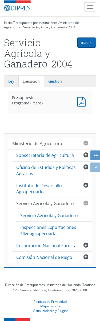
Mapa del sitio (50, 306)
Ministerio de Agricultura (37, 143)
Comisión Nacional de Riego (44, 257)
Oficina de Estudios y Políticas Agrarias (46, 170)
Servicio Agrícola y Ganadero (44, 27)
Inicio (8, 22)
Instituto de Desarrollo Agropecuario (39, 189)
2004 (71, 27)
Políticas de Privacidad (50, 301)
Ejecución (31, 81)
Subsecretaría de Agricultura (45, 155)
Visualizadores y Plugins (50, 310)
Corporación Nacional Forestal (47, 245)
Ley (11, 81)
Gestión (55, 81)
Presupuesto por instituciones (36, 22)
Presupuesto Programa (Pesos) (82, 101)
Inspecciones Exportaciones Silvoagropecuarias (48, 230)
